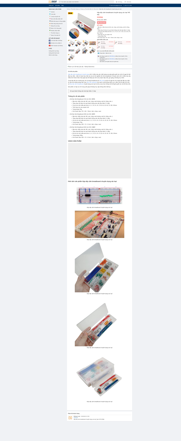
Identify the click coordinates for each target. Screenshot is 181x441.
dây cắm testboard (92, 82)
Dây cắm (96, 9)
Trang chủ (51, 5)
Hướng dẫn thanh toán (54, 53)
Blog (63, 5)
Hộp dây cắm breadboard (77, 84)
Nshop (68, 9)
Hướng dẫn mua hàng (54, 50)
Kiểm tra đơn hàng (53, 55)
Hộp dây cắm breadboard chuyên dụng (78, 74)
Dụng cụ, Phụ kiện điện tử (87, 9)
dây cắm (102, 80)
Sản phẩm (57, 5)
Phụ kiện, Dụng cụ (75, 9)
